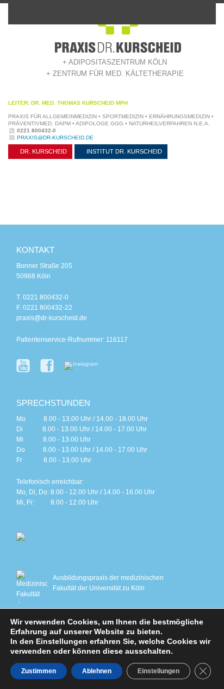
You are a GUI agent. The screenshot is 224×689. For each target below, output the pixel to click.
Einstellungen (158, 671)
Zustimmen (38, 671)
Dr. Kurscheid (42, 151)
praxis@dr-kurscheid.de (55, 138)
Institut (123, 151)
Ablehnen (96, 671)
